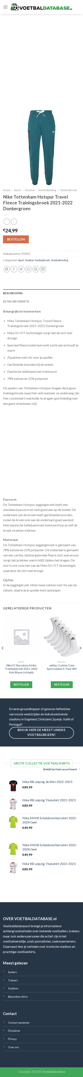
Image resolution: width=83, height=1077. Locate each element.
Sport (17, 190)
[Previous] (3, 656)
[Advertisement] (41, 57)
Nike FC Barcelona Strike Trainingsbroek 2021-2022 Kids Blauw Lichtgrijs (21, 669)
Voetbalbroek (68, 190)
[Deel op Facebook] (14, 269)
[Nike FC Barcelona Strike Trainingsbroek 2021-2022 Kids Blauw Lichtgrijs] (21, 637)
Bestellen (16, 239)
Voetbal (29, 190)
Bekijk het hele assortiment (60, 769)
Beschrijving (13, 293)
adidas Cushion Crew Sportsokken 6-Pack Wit (62, 667)
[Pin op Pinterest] (35, 269)
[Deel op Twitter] (21, 269)
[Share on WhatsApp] (6, 269)
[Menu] (5, 7)
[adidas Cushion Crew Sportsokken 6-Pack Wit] (62, 637)
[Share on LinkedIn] (43, 269)
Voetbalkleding (47, 190)
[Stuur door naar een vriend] (28, 269)
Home (6, 190)
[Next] (80, 656)
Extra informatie (16, 301)
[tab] (41, 293)
